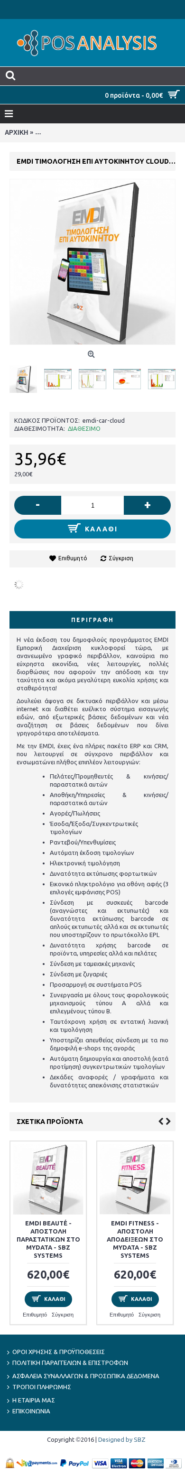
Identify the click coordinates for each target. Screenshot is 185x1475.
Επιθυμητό (72, 558)
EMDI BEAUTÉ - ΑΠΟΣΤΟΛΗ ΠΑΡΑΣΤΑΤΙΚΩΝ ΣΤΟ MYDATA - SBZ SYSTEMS (48, 1239)
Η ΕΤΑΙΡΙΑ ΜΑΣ (33, 1400)
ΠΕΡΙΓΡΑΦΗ (92, 620)
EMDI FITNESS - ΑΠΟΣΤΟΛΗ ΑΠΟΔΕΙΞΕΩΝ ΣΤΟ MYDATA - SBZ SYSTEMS (135, 1239)
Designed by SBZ (122, 1439)
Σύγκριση (121, 558)
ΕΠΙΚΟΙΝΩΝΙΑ (31, 1411)
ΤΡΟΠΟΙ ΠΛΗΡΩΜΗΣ (41, 1386)
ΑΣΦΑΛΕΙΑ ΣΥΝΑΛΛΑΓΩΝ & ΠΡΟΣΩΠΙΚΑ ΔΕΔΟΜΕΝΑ (85, 1376)
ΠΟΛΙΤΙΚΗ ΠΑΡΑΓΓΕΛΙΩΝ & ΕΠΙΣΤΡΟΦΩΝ (70, 1362)
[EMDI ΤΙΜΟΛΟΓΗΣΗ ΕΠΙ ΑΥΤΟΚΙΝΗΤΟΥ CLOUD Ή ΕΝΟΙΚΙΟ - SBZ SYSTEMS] (26, 375)
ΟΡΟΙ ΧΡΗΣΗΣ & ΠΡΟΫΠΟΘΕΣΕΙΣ (58, 1351)
